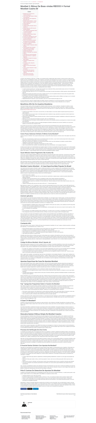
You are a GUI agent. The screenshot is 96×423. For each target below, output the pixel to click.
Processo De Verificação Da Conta (29, 36)
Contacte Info (26, 24)
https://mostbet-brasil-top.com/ (30, 109)
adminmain (34, 1)
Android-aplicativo (26, 23)
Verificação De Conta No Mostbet (29, 54)
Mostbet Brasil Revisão (27, 50)
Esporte (24, 53)
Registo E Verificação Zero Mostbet (30, 52)
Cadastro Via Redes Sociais (28, 49)
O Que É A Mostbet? (27, 32)
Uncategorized (40, 1)
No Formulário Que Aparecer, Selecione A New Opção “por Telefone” (28, 71)
